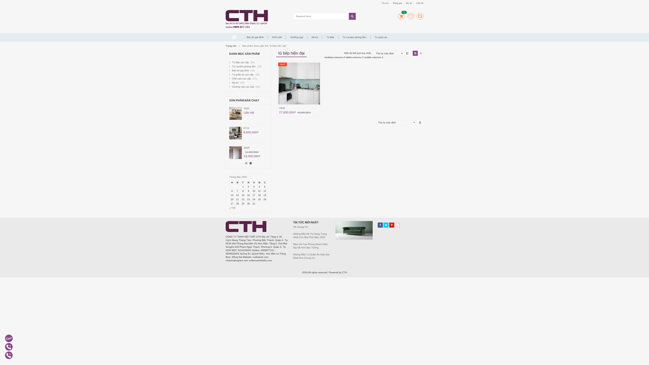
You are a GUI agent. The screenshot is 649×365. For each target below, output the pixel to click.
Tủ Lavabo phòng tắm (354, 37)
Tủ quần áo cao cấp (243, 74)
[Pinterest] (392, 225)
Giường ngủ (296, 37)
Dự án (409, 3)
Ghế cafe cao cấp (241, 78)
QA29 (247, 147)
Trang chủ (234, 37)
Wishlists (410, 16)
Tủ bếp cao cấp (240, 62)
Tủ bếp (330, 37)
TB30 (282, 108)
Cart (401, 16)
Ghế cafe (277, 37)
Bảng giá (397, 3)
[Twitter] (386, 225)
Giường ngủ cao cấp (243, 86)
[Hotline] (9, 347)
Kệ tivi (315, 37)
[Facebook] (380, 225)
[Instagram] (397, 225)
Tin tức (385, 3)
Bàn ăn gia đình (255, 37)
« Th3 (232, 207)
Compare (420, 16)
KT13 (246, 128)
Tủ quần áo (381, 37)
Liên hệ (419, 3)
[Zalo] (9, 338)
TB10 (246, 108)
